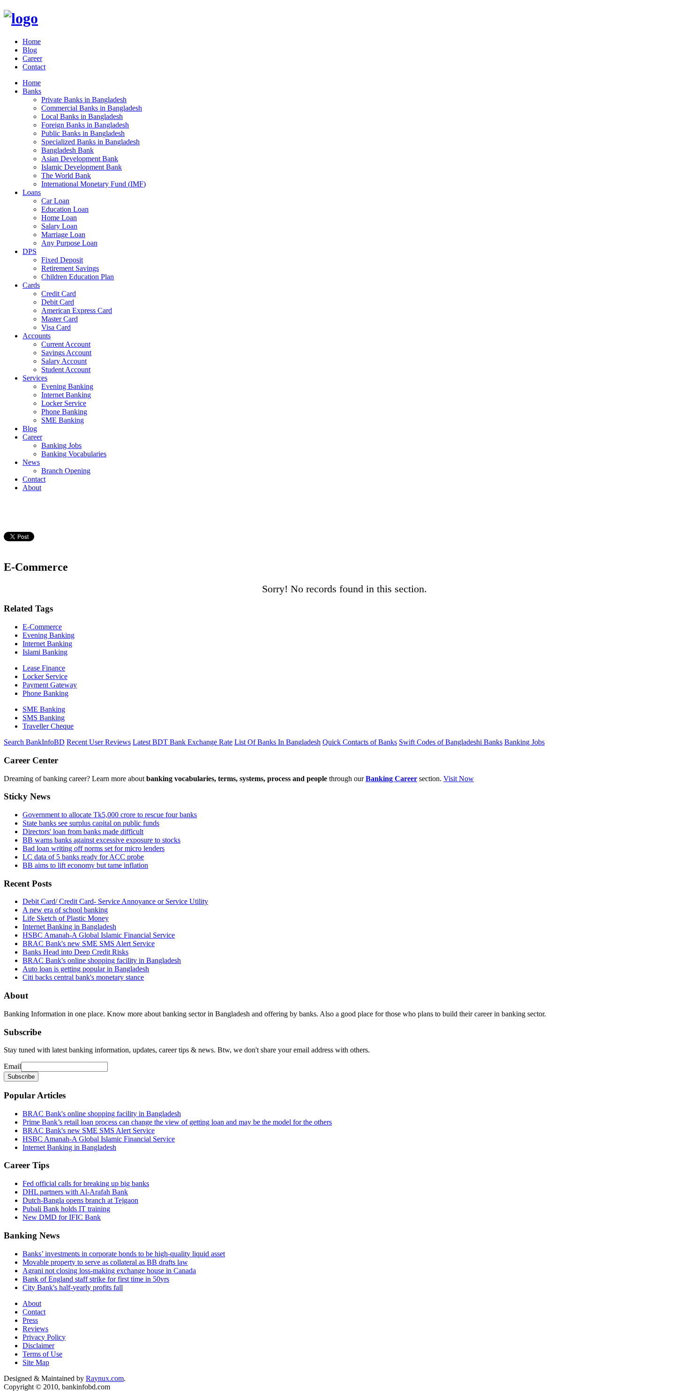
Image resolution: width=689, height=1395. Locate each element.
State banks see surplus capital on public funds (90, 823)
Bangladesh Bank (67, 150)
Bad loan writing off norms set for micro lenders (93, 848)
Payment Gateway (49, 685)
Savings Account (66, 353)
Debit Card (57, 302)
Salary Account (64, 361)
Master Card (59, 319)
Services (34, 378)
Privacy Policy (44, 1337)
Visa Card (56, 327)
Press (30, 1320)
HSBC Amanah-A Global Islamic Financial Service (98, 935)
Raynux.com (105, 1378)
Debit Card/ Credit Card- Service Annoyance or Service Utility (115, 901)
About (31, 488)
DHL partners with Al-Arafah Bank (75, 1192)
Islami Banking (44, 652)
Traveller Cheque (48, 726)
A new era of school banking (65, 910)
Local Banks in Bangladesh (82, 116)
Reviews (35, 1329)
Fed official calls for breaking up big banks (85, 1183)
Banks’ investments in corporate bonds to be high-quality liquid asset (123, 1254)
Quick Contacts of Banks (359, 742)
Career (32, 58)
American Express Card (76, 310)
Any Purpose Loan (69, 243)
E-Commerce (42, 627)
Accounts (36, 336)
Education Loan (65, 209)
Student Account (65, 369)
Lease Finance (43, 668)
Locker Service (63, 403)
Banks (31, 91)
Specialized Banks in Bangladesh (90, 142)
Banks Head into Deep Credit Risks (75, 952)
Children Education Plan (77, 277)
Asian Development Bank (79, 159)
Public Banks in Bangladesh (83, 133)
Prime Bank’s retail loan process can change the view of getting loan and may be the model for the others (177, 1122)
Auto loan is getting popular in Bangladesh (85, 969)
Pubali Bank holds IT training (66, 1209)
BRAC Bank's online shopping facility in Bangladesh (101, 960)
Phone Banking (64, 412)
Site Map (35, 1362)
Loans (31, 192)
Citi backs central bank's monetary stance (83, 977)
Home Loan (59, 218)
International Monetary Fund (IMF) (93, 184)
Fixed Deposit (62, 260)
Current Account (65, 344)
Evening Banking (67, 386)
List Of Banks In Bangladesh (277, 742)
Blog (29, 50)
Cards (31, 285)
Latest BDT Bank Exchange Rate (182, 742)
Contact (33, 67)
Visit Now (458, 779)
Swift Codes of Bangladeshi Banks (450, 742)
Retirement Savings (70, 268)
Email (12, 1066)
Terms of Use (42, 1354)
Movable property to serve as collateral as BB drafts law (105, 1262)
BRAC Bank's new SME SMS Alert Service (88, 943)
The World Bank (66, 175)
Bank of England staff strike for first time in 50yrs (95, 1279)
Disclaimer (38, 1346)
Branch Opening (65, 471)
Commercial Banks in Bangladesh (91, 108)
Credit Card (58, 294)
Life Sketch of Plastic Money (65, 918)
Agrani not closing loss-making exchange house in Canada (109, 1271)
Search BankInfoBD (34, 742)
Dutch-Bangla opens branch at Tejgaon (80, 1200)
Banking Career (391, 779)
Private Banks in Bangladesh (84, 100)
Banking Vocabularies (73, 454)
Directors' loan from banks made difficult (82, 832)
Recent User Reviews (99, 742)
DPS (29, 251)
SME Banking (62, 420)
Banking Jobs (61, 445)
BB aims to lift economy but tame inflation (85, 865)
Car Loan (55, 201)
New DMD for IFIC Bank (61, 1217)
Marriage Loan (63, 235)
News (31, 462)
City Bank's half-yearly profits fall (72, 1287)
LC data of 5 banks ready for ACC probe (83, 857)
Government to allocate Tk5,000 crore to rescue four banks (109, 815)
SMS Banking (43, 718)
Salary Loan (59, 226)
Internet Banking (66, 395)
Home (31, 41)
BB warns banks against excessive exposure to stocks (101, 840)
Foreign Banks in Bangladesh (85, 125)
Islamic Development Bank (81, 167)
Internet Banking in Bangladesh (69, 927)
